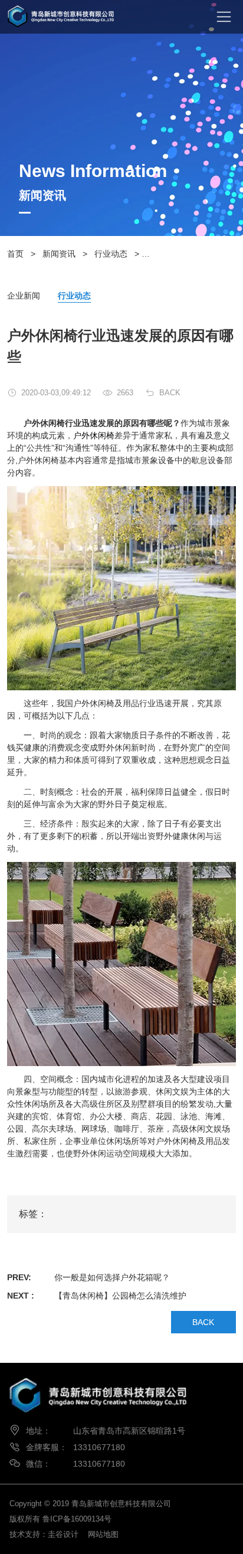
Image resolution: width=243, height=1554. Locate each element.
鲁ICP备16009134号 (76, 1518)
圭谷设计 (63, 1534)
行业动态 (110, 253)
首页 (15, 253)
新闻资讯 (58, 253)
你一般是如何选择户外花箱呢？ (112, 1277)
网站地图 (103, 1534)
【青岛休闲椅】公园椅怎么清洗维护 (120, 1295)
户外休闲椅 (93, 435)
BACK (169, 392)
